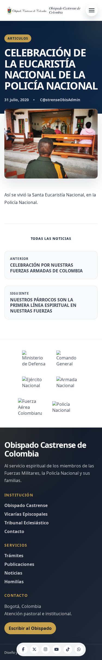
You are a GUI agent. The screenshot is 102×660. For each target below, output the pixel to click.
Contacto (14, 531)
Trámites (13, 556)
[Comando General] (68, 358)
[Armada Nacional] (68, 382)
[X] (34, 649)
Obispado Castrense (26, 505)
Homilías (14, 582)
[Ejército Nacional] (34, 382)
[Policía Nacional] (68, 407)
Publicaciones (19, 564)
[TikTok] (67, 649)
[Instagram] (45, 649)
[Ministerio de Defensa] (34, 358)
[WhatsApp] (79, 649)
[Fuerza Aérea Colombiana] (30, 407)
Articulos (18, 38)
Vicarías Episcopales (26, 514)
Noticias (13, 573)
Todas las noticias (51, 238)
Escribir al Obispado (30, 628)
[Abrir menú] (92, 10)
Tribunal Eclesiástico (26, 523)
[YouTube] (56, 649)
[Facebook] (23, 649)
